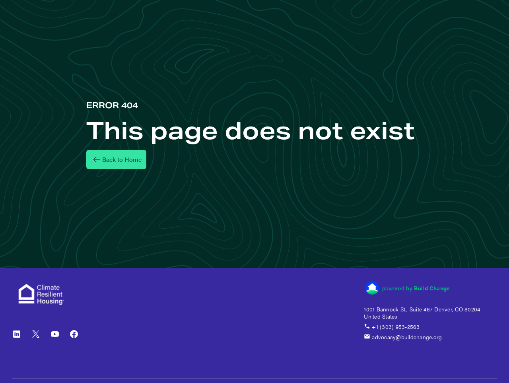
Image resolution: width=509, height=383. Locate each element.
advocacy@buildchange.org (407, 336)
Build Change (432, 288)
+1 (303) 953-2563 (396, 326)
